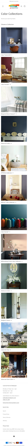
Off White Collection (6, 173)
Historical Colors (5, 143)
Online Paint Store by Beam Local (11, 402)
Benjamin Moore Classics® (8, 114)
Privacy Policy (6, 414)
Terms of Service (6, 417)
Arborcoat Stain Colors (7, 379)
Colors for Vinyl (5, 350)
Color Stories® (5, 232)
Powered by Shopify (20, 445)
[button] (2, 6)
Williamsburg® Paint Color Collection (11, 261)
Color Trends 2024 (6, 55)
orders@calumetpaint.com (9, 397)
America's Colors (5, 291)
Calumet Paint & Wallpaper (12, 445)
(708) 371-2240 (6, 399)
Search (4, 411)
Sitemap (5, 420)
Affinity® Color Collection (8, 202)
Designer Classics (5, 320)
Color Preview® (5, 84)
